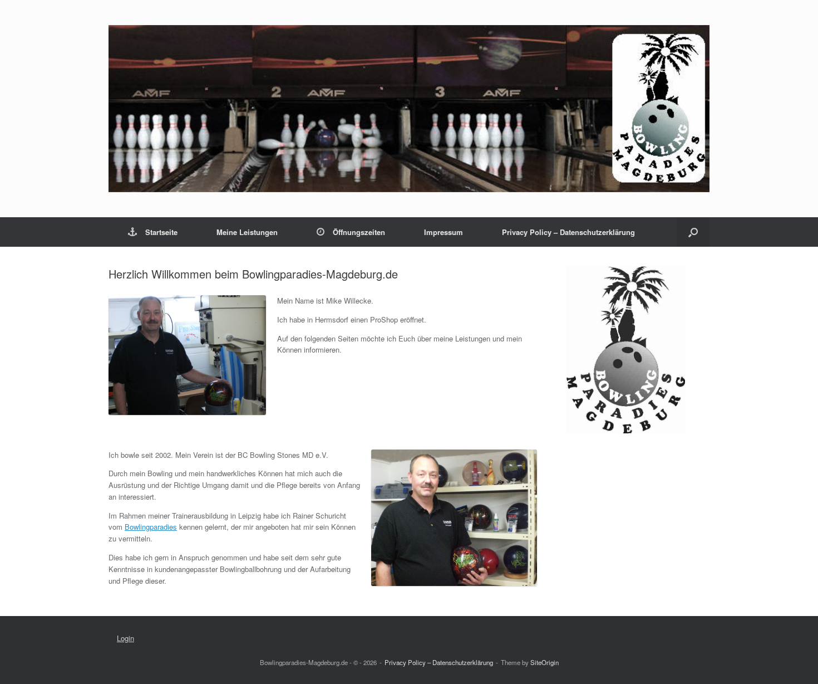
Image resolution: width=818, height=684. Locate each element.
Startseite (161, 232)
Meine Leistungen (247, 232)
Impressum (443, 232)
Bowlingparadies (151, 526)
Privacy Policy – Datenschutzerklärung (568, 232)
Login (125, 638)
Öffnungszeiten (359, 232)
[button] (693, 232)
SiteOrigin (544, 662)
